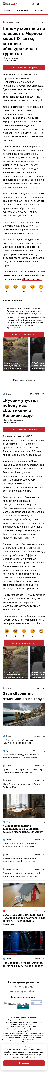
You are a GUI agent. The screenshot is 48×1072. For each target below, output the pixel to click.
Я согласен (24, 1063)
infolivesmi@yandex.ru (23, 991)
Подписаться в (24, 67)
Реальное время (31, 454)
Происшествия (12, 751)
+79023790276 (23, 987)
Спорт (8, 394)
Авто (8, 854)
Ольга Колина (11, 58)
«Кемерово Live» (32, 279)
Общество (10, 822)
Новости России (12, 22)
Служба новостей (13, 420)
